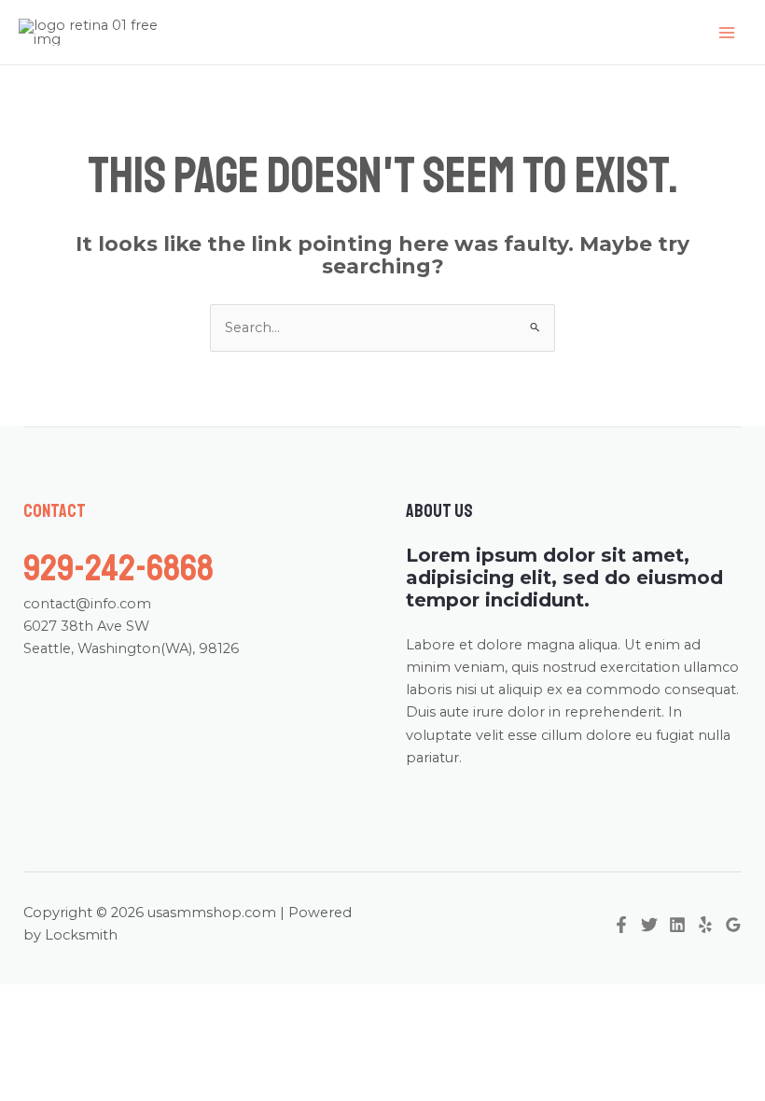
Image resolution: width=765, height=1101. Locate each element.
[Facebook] (621, 924)
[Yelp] (705, 924)
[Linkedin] (677, 924)
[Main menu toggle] (726, 32)
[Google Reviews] (733, 924)
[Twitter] (649, 924)
